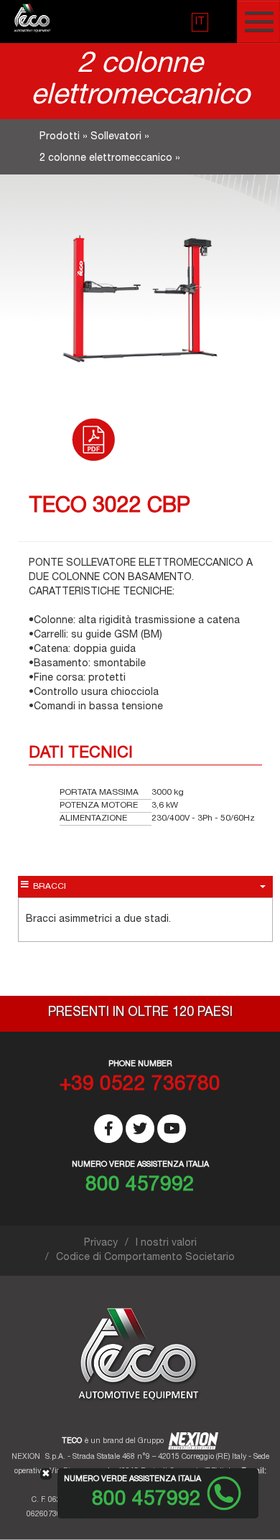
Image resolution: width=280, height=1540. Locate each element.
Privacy (101, 1243)
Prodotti (59, 137)
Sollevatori (115, 137)
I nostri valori (166, 1243)
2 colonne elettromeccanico (105, 159)
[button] (200, 22)
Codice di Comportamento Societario (145, 1258)
